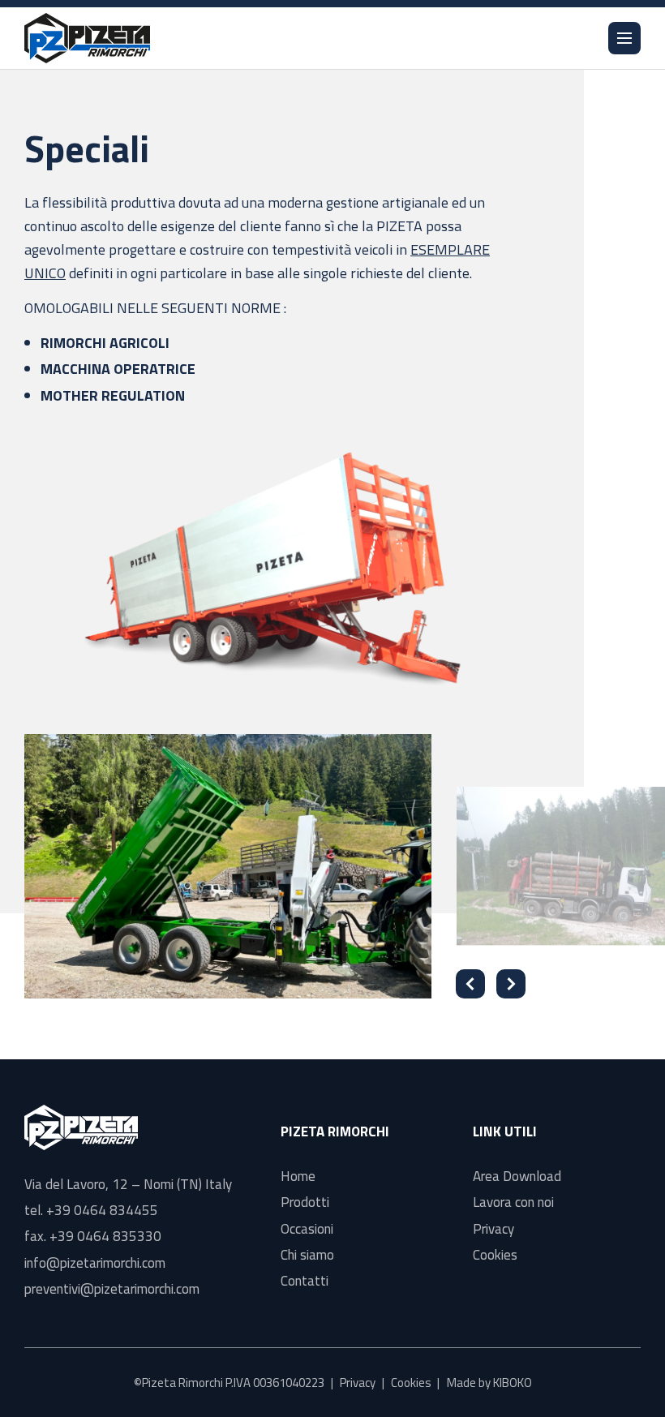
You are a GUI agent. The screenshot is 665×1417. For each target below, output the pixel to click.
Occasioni (307, 1228)
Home (298, 1176)
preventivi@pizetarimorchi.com (112, 1288)
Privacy (493, 1228)
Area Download (517, 1176)
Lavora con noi (513, 1202)
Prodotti (305, 1202)
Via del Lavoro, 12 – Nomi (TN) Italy (128, 1184)
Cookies (495, 1254)
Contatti (304, 1280)
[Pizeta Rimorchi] (87, 38)
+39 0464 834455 (102, 1210)
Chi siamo (307, 1254)
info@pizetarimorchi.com (94, 1262)
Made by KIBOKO (489, 1382)
